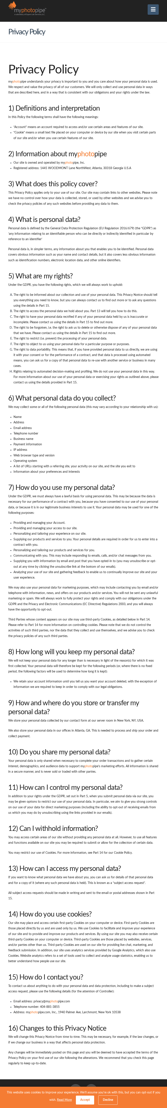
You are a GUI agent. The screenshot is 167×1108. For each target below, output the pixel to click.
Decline (108, 1099)
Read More (64, 1099)
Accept (85, 1099)
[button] (153, 9)
